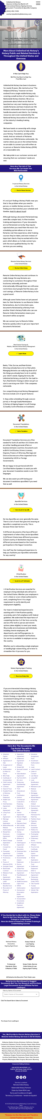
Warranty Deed (21, 823)
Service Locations (21, 1082)
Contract (5, 786)
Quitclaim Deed (8, 866)
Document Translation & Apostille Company (21, 8)
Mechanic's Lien (36, 786)
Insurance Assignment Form (35, 756)
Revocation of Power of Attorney (7, 890)
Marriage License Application (6, 821)
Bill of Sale (6, 776)
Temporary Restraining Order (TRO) (35, 879)
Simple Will (20, 767)
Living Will (34, 778)
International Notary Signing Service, (19, 6)
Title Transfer (35, 883)
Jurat (32, 767)
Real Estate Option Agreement (34, 853)
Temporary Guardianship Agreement (21, 784)
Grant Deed (20, 879)
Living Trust (6, 812)
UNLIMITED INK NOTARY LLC (21, 1067)
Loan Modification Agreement (35, 782)
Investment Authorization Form (35, 763)
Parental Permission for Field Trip (35, 815)
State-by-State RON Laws (21, 1090)
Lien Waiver (34, 776)
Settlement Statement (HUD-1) (34, 868)
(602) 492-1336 (12, 11)
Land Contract (35, 769)
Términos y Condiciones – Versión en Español (21, 1095)
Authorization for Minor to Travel (7, 771)
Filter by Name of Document (12, 990)
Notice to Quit (35, 806)
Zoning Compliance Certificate (20, 834)
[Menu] (38, 3)
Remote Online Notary (21, 1085)
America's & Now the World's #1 (17, 4)
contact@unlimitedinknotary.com (18, 14)
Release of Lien (8, 873)
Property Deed (7, 855)
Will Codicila (20, 825)
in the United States (21, 427)
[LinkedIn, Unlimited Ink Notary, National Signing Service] (17, 1077)
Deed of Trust (7, 789)
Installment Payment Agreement (20, 905)
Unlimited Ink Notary (13, 2)
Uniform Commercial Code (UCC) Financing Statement (21, 802)
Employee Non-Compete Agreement (22, 853)
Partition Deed (35, 819)
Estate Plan (20, 868)
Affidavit (5, 758)
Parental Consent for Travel (6, 847)
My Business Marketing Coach (21, 1104)
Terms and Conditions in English (21, 1093)
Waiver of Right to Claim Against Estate (22, 819)
